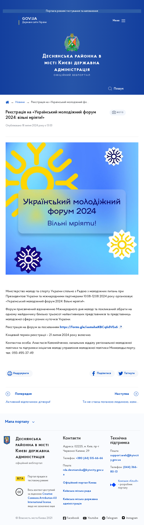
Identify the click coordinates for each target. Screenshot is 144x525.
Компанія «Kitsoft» (128, 481)
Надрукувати (21, 373)
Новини (20, 102)
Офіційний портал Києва (79, 482)
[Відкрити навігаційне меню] (123, 21)
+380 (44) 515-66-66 (89, 458)
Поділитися (104, 373)
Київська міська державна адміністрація (80, 501)
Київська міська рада (77, 491)
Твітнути (129, 373)
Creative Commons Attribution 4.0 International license (42, 498)
